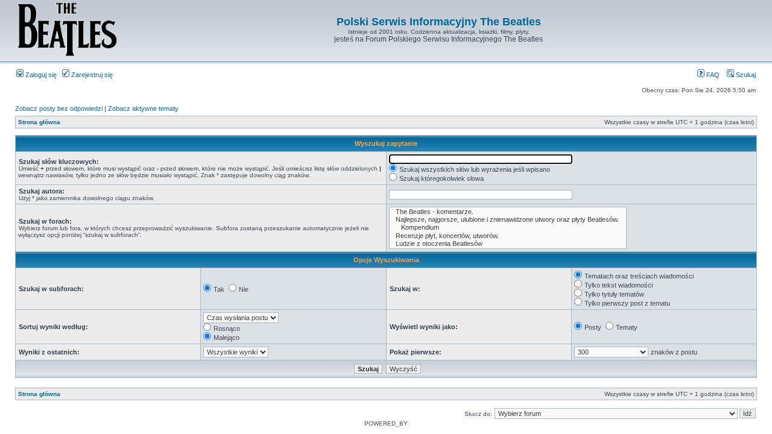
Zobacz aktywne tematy (143, 108)
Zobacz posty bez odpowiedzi (59, 108)
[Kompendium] (507, 227)
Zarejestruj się (91, 74)
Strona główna (39, 122)
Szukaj (745, 74)
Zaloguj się (40, 74)
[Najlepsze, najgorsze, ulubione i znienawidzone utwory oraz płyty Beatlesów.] (507, 220)
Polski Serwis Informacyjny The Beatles (439, 22)
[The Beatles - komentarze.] (507, 212)
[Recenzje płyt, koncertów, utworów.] (507, 236)
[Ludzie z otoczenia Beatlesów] (507, 244)
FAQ (712, 74)
